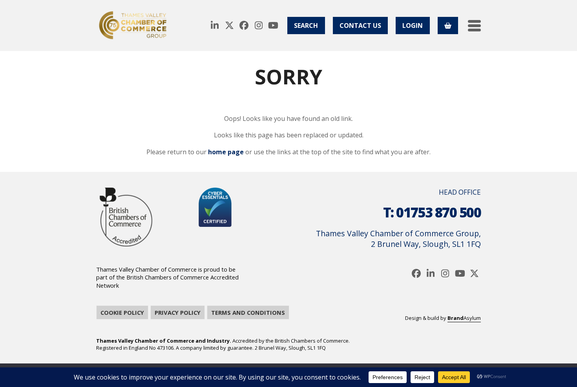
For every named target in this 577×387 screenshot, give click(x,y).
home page (226, 152)
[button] (474, 25)
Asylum (464, 317)
